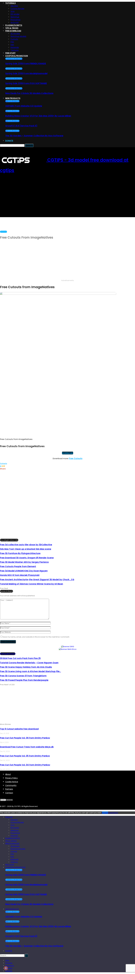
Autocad (14, 22)
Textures (15, 50)
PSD (12, 42)
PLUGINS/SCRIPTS (13, 25)
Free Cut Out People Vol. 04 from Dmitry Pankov (25, 764)
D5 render (15, 14)
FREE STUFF (10, 53)
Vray (13, 11)
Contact (9, 792)
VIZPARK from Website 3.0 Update (23, 105)
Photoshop (15, 19)
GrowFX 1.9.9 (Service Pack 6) (21, 125)
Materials (15, 47)
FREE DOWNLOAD (13, 30)
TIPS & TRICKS (11, 28)
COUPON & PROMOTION (16, 55)
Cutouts (14, 39)
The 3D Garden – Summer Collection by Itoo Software (34, 135)
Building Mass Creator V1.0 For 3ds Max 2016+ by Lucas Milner (38, 115)
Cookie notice (11, 781)
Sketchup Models (18, 36)
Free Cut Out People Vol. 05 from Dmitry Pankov (25, 755)
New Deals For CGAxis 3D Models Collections (29, 93)
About (8, 774)
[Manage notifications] (6, 968)
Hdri (12, 44)
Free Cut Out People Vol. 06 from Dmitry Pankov (25, 737)
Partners (9, 789)
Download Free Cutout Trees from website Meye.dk (27, 746)
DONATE (9, 140)
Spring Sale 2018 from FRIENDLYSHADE (25, 63)
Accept (105, 812)
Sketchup (15, 17)
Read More (113, 812)
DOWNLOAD (67, 453)
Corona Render (17, 8)
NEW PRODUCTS (12, 98)
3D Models (15, 33)
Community (10, 785)
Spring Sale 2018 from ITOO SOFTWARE (26, 83)
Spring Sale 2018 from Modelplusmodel (26, 73)
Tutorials (10, 3)
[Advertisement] (67, 196)
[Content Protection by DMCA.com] (6, 799)
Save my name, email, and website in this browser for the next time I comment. (36, 637)
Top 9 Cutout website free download (19, 728)
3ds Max (14, 5)
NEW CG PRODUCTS (12, 101)
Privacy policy (11, 778)
